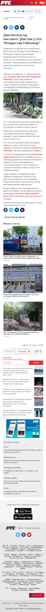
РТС (7, 588)
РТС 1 (8, 572)
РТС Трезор (13, 576)
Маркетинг (22, 588)
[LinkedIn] (17, 27)
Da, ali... (6, 447)
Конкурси (15, 590)
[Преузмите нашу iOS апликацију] (23, 511)
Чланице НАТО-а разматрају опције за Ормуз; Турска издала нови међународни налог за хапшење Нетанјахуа (17, 402)
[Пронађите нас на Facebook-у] (23, 534)
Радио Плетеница (36, 581)
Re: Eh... (6, 488)
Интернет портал (27, 590)
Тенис (30, 554)
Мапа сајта (37, 595)
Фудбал (14, 554)
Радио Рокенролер (13, 583)
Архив (33, 584)
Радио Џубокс (28, 583)
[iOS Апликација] (23, 428)
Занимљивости (27, 562)
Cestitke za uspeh (10, 478)
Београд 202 (23, 581)
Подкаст (20, 551)
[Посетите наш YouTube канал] (29, 534)
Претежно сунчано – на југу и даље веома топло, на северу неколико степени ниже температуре (16, 381)
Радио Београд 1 (18, 579)
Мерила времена (37, 547)
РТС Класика (32, 574)
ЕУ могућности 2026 (34, 551)
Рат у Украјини (12, 549)
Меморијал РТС (31, 558)
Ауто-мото (37, 556)
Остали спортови (16, 558)
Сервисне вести (33, 549)
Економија (25, 547)
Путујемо (17, 563)
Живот (16, 562)
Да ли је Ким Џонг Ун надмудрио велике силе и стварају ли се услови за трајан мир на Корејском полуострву (18, 412)
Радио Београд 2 (33, 579)
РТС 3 (21, 572)
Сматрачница (10, 551)
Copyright (16, 603)
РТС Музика (24, 576)
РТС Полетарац (37, 576)
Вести (5, 546)
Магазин (9, 562)
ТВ (3, 572)
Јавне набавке (34, 588)
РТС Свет (29, 572)
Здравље (39, 563)
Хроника (6, 547)
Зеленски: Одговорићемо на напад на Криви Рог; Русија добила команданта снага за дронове (17, 391)
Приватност (7, 603)
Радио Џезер (24, 584)
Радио (8, 579)
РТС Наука (40, 572)
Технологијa (6, 563)
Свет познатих (28, 563)
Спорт (6, 554)
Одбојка (38, 554)
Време (22, 549)
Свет (28, 546)
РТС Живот (20, 574)
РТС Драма (9, 574)
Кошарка (22, 554)
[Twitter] (11, 27)
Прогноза (9, 351)
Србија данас (38, 546)
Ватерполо (17, 556)
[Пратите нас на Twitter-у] (18, 534)
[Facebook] (5, 27)
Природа (26, 565)
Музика (38, 562)
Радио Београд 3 (9, 581)
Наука (18, 565)
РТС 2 (15, 572)
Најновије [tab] (7, 357)
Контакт (13, 588)
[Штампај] (22, 27)
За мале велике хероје (24, 567)
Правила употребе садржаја (32, 603)
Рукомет (7, 556)
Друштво (15, 547)
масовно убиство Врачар (14, 217)
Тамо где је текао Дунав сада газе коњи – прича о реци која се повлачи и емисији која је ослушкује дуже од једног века (18, 371)
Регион (22, 546)
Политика (13, 546)
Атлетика (27, 556)
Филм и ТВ (10, 565)
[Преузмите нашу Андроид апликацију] (23, 517)
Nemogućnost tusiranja (12, 468)
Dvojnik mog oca (10, 457)
